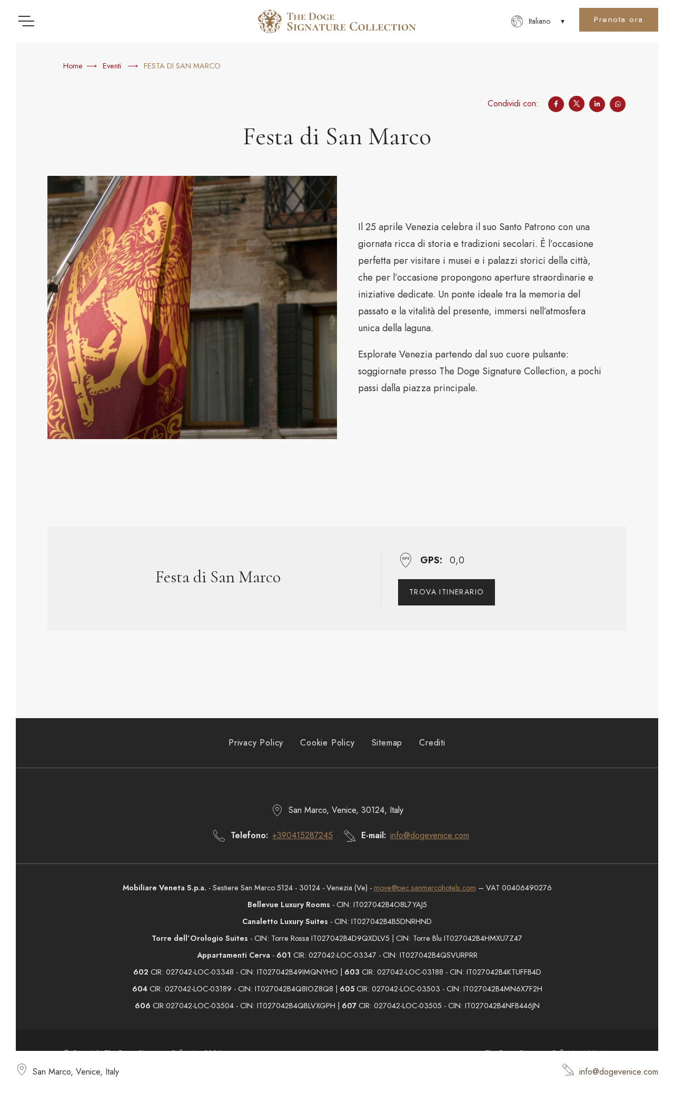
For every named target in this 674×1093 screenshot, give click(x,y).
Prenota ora (618, 19)
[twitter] (576, 103)
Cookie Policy (327, 743)
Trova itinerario (446, 592)
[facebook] (556, 103)
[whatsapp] (618, 103)
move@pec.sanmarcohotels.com (425, 887)
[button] (537, 21)
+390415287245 (302, 835)
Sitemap (387, 743)
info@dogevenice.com (618, 1072)
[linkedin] (597, 103)
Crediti (432, 743)
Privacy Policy (256, 743)
